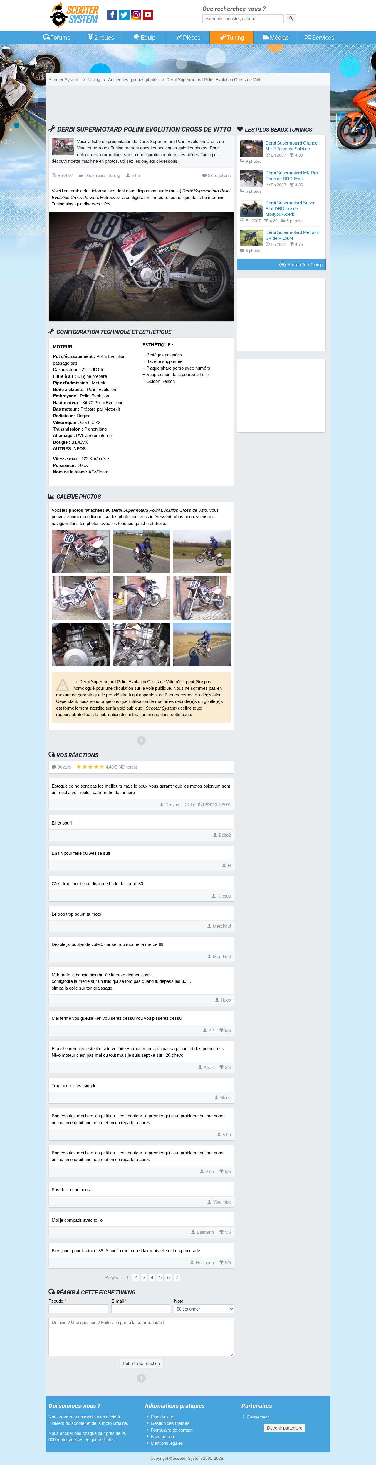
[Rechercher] (291, 18)
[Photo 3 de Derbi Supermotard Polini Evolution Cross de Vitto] (202, 571)
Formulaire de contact (171, 1429)
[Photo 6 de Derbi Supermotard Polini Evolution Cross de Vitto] (202, 618)
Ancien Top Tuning (305, 264)
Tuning (235, 37)
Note (178, 1301)
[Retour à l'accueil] (76, 15)
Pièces (191, 37)
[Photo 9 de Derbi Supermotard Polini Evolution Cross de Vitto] (202, 664)
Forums (60, 37)
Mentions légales (167, 1443)
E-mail (119, 1301)
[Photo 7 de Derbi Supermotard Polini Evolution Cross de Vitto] (80, 664)
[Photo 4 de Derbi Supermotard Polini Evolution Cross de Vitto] (80, 618)
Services (323, 37)
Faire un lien (162, 1436)
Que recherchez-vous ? (234, 9)
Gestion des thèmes (170, 1423)
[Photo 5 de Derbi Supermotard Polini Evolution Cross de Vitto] (141, 618)
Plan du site (162, 1416)
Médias (279, 37)
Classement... (259, 1417)
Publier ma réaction (141, 1363)
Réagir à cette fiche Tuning (95, 1292)
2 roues (104, 37)
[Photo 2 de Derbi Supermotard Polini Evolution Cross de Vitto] (141, 571)
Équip (148, 37)
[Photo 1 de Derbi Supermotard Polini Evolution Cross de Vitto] (80, 571)
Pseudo (57, 1301)
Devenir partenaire (284, 1427)
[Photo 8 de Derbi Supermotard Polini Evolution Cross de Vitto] (141, 664)
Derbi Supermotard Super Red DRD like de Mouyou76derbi (290, 208)
